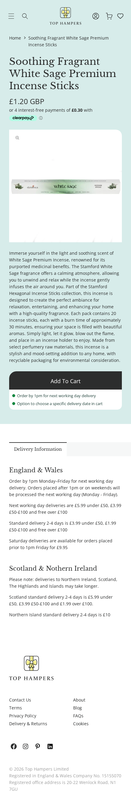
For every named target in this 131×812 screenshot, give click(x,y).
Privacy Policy (22, 716)
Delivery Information (38, 449)
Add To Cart (65, 381)
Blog (77, 708)
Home (15, 38)
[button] (16, 16)
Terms (15, 708)
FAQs (78, 716)
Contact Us (20, 700)
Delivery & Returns (28, 723)
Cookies (81, 723)
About (79, 700)
